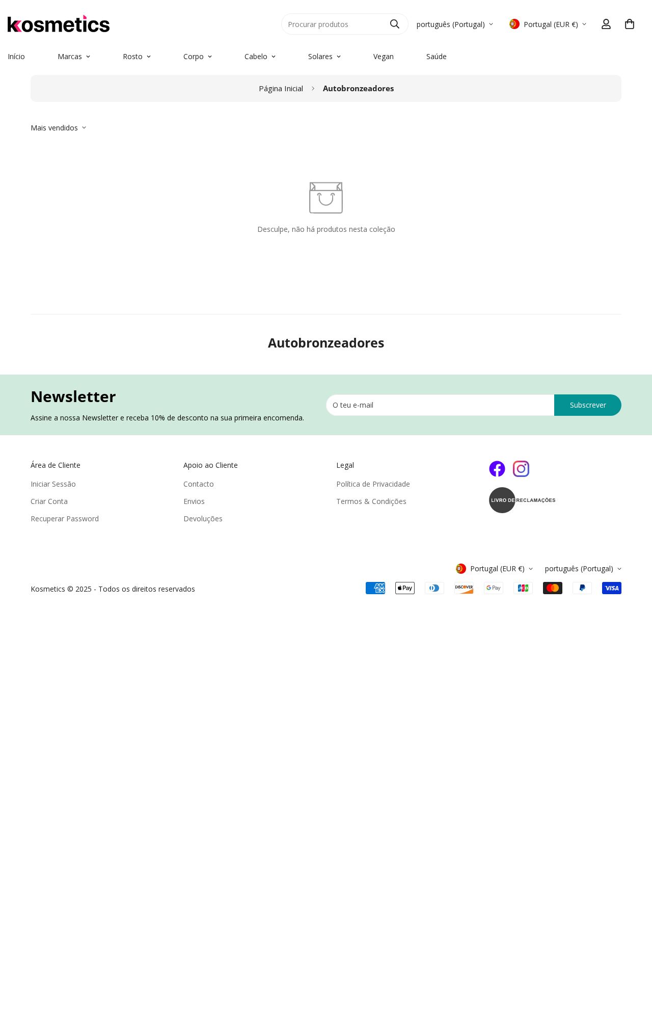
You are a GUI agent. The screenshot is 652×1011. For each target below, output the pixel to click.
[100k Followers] (521, 469)
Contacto (198, 484)
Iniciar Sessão (53, 484)
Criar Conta (49, 501)
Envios (194, 501)
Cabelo (255, 56)
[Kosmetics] (122, 24)
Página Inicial (281, 88)
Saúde (436, 56)
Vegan (383, 56)
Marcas (70, 56)
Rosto (133, 56)
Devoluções (203, 518)
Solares (320, 56)
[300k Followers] (497, 469)
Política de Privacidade (373, 484)
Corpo (193, 56)
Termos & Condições (371, 501)
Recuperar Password (65, 518)
